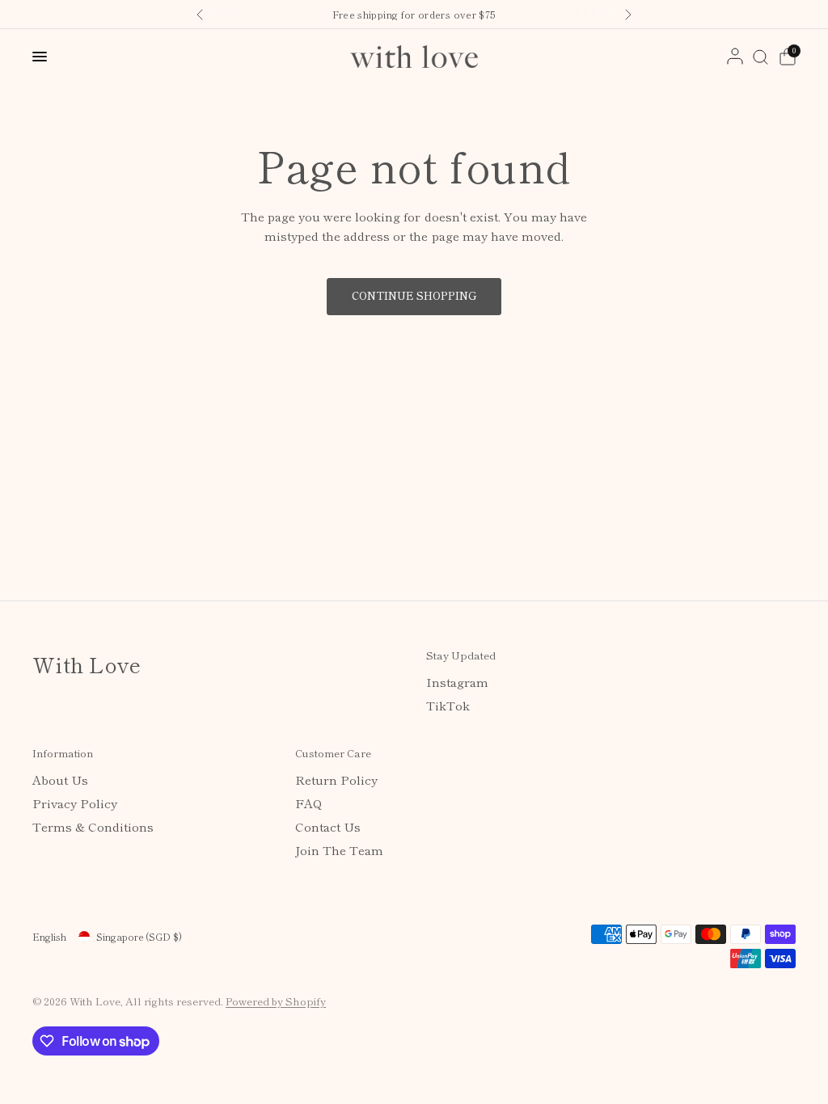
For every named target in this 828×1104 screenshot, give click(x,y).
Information (62, 753)
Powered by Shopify (276, 1001)
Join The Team (339, 849)
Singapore (139, 936)
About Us (60, 779)
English (49, 936)
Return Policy (336, 779)
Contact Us (328, 826)
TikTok (448, 705)
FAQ (308, 802)
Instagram (457, 681)
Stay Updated (461, 655)
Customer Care (333, 753)
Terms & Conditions (93, 826)
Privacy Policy (74, 802)
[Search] (760, 56)
